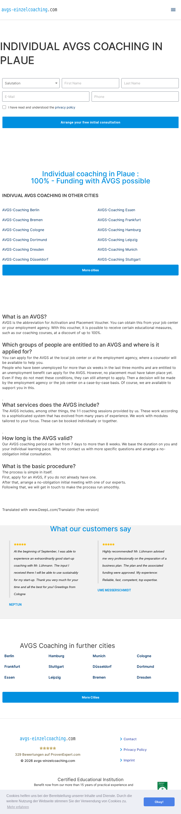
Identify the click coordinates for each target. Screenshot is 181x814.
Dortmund (145, 666)
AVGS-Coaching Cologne (23, 230)
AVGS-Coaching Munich (117, 249)
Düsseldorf (102, 666)
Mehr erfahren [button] (18, 807)
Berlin (9, 656)
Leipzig (55, 677)
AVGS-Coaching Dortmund (24, 239)
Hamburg (56, 656)
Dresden (144, 677)
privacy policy (65, 107)
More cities (90, 270)
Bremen (99, 677)
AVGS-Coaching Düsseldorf (25, 259)
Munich (99, 656)
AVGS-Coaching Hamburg (119, 230)
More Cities (90, 697)
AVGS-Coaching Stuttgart (119, 259)
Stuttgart (56, 666)
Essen (9, 677)
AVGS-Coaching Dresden (23, 249)
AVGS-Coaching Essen (116, 210)
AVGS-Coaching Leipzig (118, 239)
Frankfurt (12, 666)
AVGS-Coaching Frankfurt (119, 220)
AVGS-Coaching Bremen (22, 220)
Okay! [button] (159, 802)
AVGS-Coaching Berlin (20, 210)
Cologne (144, 656)
